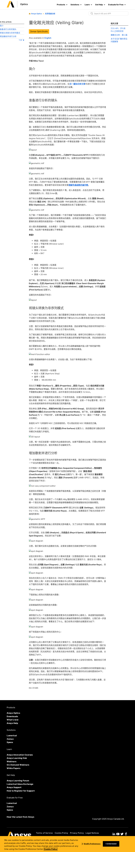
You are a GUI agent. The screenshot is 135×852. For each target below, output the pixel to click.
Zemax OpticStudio (39, 31)
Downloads (12, 716)
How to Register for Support (21, 791)
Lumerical (12, 735)
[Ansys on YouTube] (117, 834)
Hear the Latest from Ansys (20, 817)
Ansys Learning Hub (17, 758)
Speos (10, 742)
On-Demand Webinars (18, 765)
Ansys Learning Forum (18, 780)
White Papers (13, 768)
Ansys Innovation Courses (20, 755)
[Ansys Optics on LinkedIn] (114, 834)
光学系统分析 (50, 14)
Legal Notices (92, 833)
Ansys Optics (36, 14)
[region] (67, 844)
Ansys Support (14, 787)
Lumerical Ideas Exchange (20, 784)
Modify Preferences (92, 844)
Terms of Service (44, 833)
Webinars (11, 761)
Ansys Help (12, 723)
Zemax (10, 739)
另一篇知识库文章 (77, 84)
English (47, 38)
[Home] (17, 7)
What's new (12, 719)
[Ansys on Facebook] (126, 834)
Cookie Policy (61, 833)
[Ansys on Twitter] (121, 834)
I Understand (111, 844)
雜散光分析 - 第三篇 (119, 35)
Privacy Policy (77, 833)
